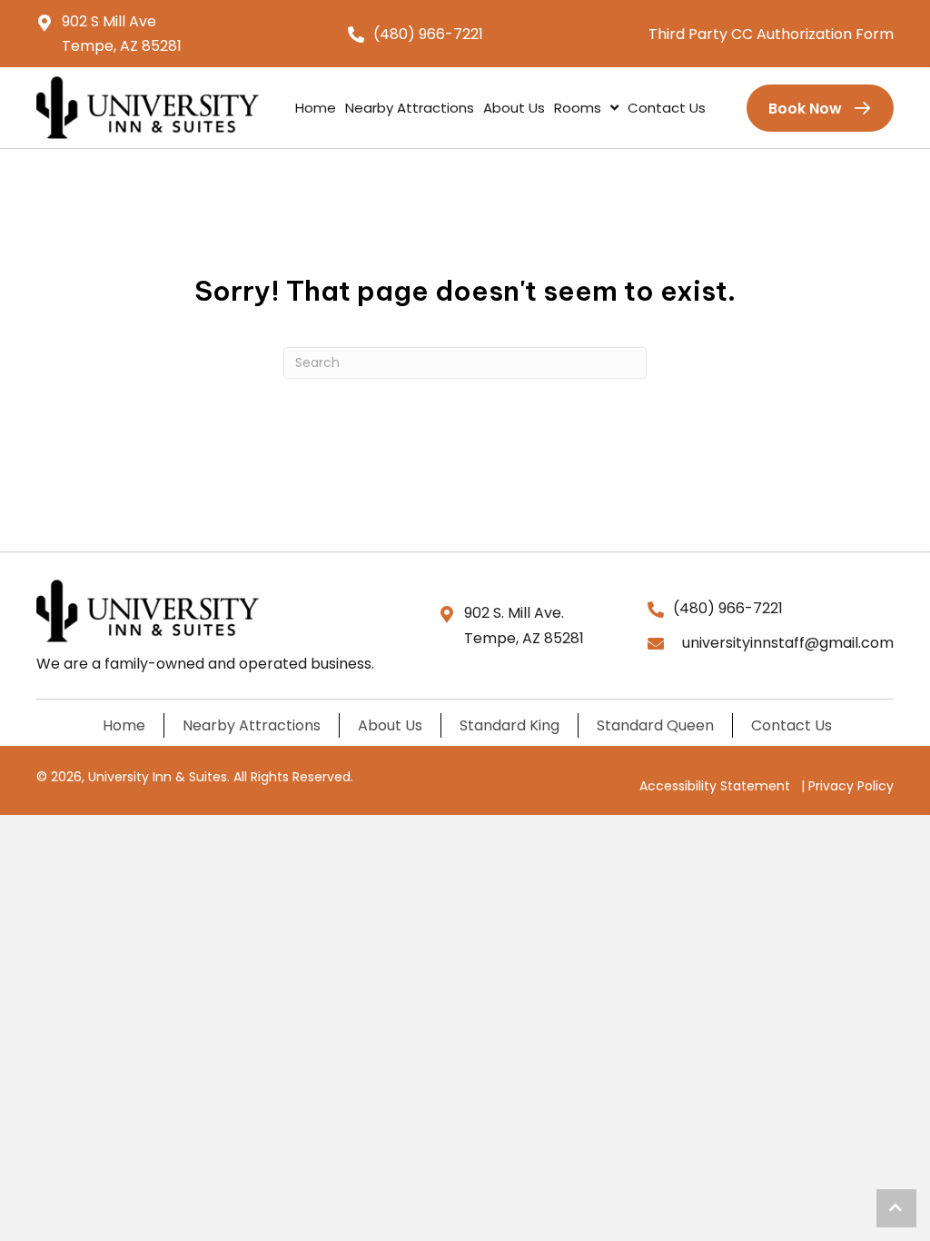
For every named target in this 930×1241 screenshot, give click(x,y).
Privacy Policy (851, 786)
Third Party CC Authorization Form (771, 34)
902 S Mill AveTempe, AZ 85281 (122, 33)
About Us (390, 725)
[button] (896, 1208)
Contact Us (791, 725)
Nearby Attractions (252, 725)
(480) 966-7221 (428, 34)
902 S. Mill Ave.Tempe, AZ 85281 (524, 625)
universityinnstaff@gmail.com (788, 642)
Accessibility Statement (714, 786)
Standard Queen (655, 725)
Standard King (509, 725)
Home (124, 725)
